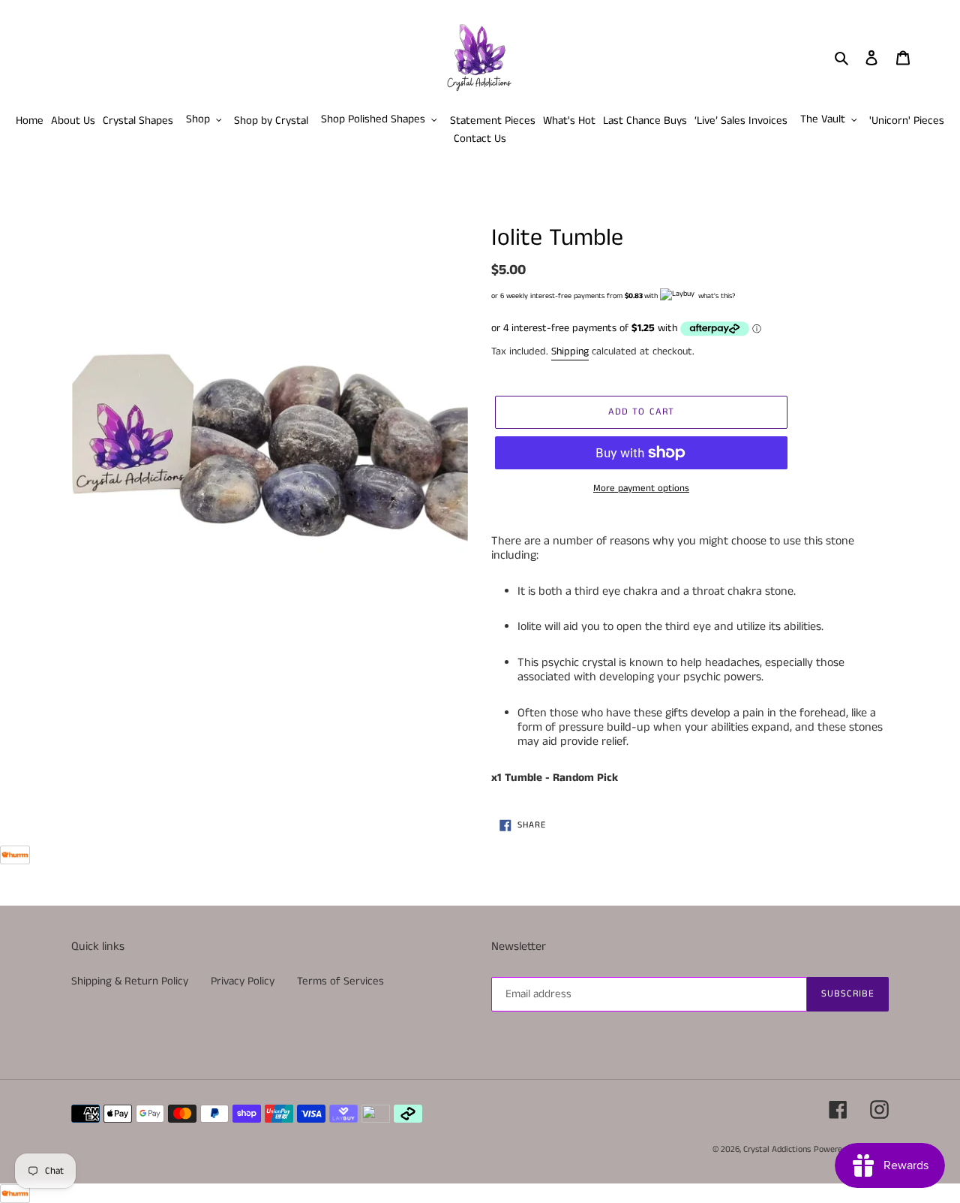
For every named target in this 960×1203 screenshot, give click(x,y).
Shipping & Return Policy (129, 981)
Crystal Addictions (777, 1149)
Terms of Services (340, 981)
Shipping (570, 351)
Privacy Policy (242, 981)
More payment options (641, 488)
